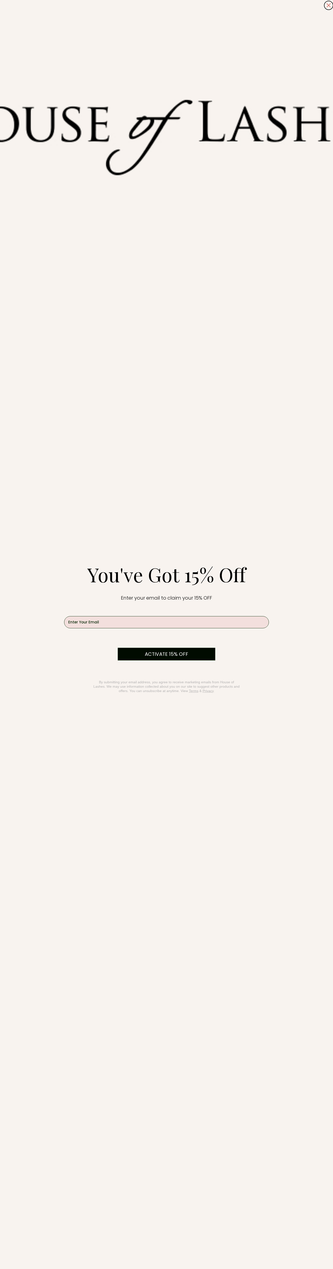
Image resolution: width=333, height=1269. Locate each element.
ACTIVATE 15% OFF (166, 654)
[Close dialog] (328, 5)
